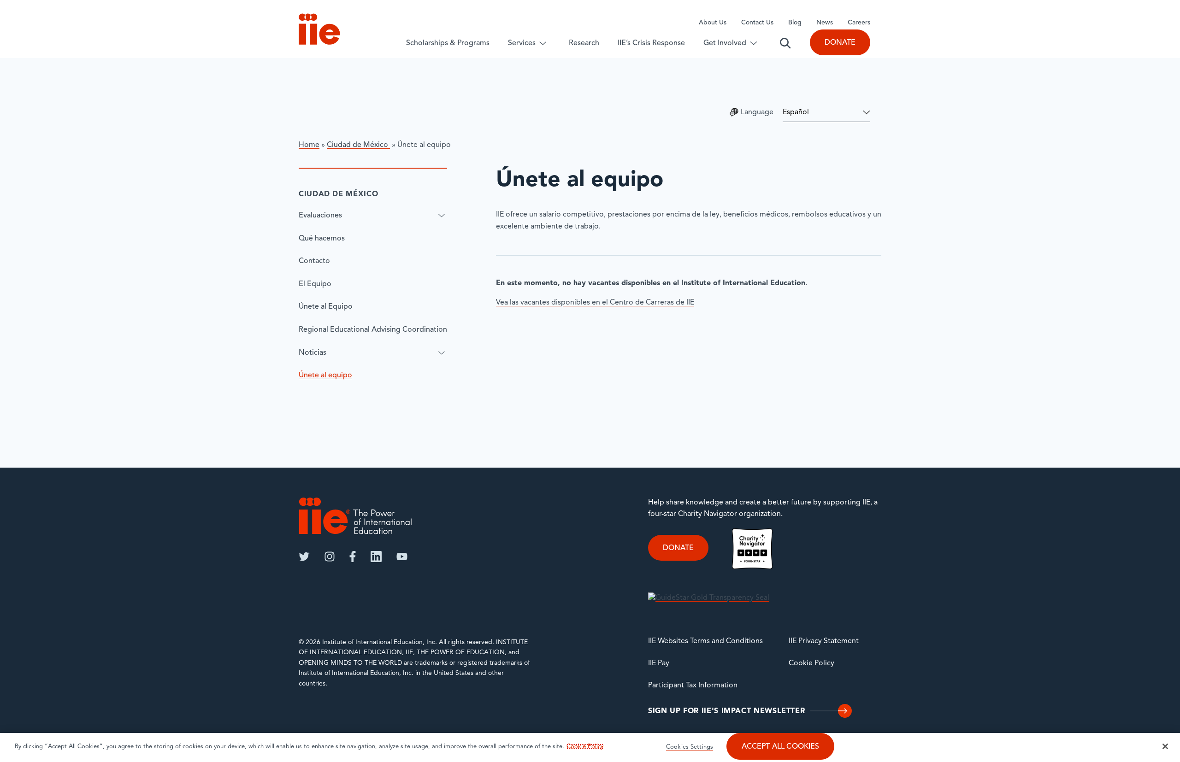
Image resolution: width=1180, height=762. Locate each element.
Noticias (312, 353)
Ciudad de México (358, 145)
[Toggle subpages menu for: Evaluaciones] (441, 215)
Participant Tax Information (693, 685)
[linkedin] (376, 556)
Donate (840, 43)
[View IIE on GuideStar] (708, 598)
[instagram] (329, 556)
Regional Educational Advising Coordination (373, 330)
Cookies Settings (689, 747)
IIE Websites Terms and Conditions (705, 641)
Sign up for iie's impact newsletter (726, 711)
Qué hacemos (322, 238)
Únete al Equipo (326, 307)
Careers (859, 22)
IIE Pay (658, 663)
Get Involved (724, 43)
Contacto (314, 261)
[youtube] (401, 556)
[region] (590, 747)
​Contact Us (757, 22)
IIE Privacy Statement (824, 641)
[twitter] (304, 556)
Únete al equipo (325, 375)
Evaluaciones (320, 215)
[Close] (1165, 746)
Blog (795, 22)
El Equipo (315, 284)
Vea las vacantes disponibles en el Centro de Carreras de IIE (595, 302)
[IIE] (355, 515)
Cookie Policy (811, 663)
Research (584, 43)
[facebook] (352, 556)
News (824, 22)
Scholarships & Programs (448, 43)
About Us (712, 22)
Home (309, 145)
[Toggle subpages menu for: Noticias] (441, 352)
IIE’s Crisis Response (651, 43)
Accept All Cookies (781, 746)
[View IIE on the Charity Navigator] (752, 548)
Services (522, 43)
